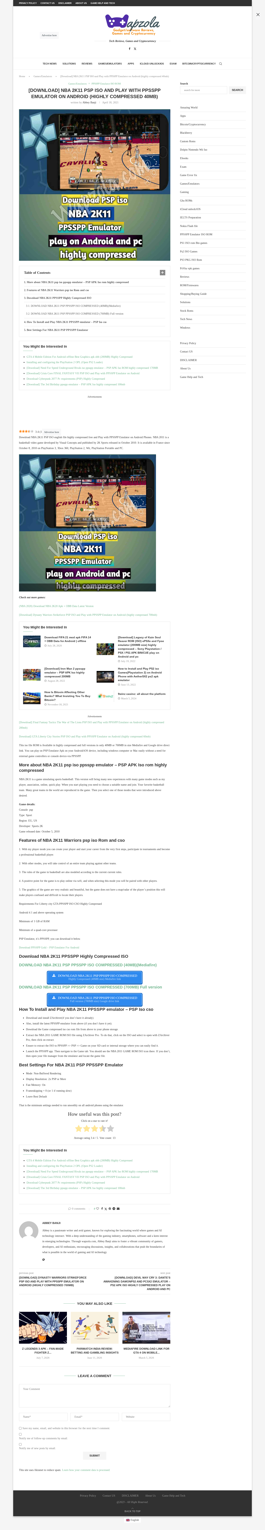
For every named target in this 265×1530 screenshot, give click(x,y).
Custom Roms (187, 141)
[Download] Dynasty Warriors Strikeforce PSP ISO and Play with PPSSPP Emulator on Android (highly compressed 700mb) (88, 614)
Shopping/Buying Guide (193, 293)
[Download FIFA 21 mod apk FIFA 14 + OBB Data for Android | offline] (32, 641)
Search (184, 83)
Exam (173, 63)
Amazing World (188, 107)
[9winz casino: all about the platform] (105, 696)
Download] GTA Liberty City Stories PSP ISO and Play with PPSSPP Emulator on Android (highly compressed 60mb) (85, 736)
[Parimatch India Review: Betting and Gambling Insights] (95, 1328)
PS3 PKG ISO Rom (191, 259)
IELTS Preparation (190, 217)
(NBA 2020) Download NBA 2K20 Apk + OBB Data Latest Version (56, 606)
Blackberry (186, 132)
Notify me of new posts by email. (37, 1448)
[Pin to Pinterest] (110, 1208)
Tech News (50, 63)
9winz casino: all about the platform (141, 693)
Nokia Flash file (189, 226)
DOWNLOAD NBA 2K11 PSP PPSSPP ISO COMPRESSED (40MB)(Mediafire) (76, 305)
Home (22, 76)
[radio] (78, 1129)
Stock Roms (186, 310)
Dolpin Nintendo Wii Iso (193, 149)
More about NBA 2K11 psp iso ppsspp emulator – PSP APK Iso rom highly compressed (78, 282)
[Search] (221, 63)
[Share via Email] (118, 1208)
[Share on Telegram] (114, 1208)
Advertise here (51, 432)
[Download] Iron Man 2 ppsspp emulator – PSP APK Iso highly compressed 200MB (64, 672)
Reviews (87, 63)
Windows (185, 327)
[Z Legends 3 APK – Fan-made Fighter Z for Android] (43, 1328)
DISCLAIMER (188, 360)
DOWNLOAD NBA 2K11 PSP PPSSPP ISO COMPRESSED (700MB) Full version (77, 313)
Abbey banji (89, 102)
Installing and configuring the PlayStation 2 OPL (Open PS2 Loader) (65, 362)
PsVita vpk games (189, 268)
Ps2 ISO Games (188, 251)
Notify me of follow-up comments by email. (43, 1438)
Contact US (186, 351)
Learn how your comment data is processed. (86, 1470)
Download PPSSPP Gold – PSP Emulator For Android (49, 947)
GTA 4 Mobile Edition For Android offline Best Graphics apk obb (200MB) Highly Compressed (79, 356)
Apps (131, 63)
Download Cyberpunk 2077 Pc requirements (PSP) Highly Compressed (66, 378)
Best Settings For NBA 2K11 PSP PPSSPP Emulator (57, 330)
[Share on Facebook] (102, 1208)
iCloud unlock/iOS (152, 63)
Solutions (69, 63)
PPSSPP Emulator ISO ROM (196, 234)
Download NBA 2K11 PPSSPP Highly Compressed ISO (59, 298)
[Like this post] (97, 1208)
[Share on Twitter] (105, 1209)
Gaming (184, 192)
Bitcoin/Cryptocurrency (199, 63)
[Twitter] (135, 48)
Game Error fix (188, 175)
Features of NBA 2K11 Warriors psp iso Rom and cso (58, 290)
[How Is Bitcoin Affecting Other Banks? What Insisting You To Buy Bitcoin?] (32, 698)
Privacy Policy (188, 343)
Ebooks (184, 158)
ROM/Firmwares (189, 285)
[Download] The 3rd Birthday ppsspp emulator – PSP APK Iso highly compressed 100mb (76, 384)
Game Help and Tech (191, 377)
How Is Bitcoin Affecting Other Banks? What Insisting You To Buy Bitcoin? (67, 696)
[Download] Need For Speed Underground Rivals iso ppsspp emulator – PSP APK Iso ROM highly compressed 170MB (92, 367)
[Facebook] (129, 48)
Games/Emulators (110, 63)
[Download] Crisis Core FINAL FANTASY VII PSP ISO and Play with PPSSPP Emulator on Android (83, 373)
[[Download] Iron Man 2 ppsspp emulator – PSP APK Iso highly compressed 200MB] (32, 675)
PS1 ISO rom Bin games (193, 243)
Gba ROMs (186, 200)
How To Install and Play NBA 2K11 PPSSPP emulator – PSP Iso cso (67, 322)
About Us (185, 368)
